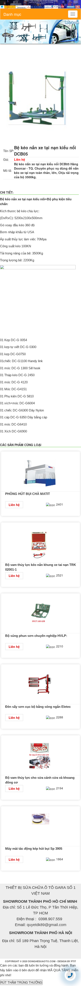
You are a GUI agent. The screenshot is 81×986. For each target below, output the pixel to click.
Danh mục (12, 14)
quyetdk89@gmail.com (46, 925)
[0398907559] (70, 975)
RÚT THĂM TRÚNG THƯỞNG (21, 982)
